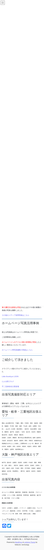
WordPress (18, 542)
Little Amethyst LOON (10, 376)
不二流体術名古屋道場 (10, 386)
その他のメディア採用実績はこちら (15, 315)
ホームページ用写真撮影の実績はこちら (17, 350)
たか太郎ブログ (8, 381)
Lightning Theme (29, 542)
